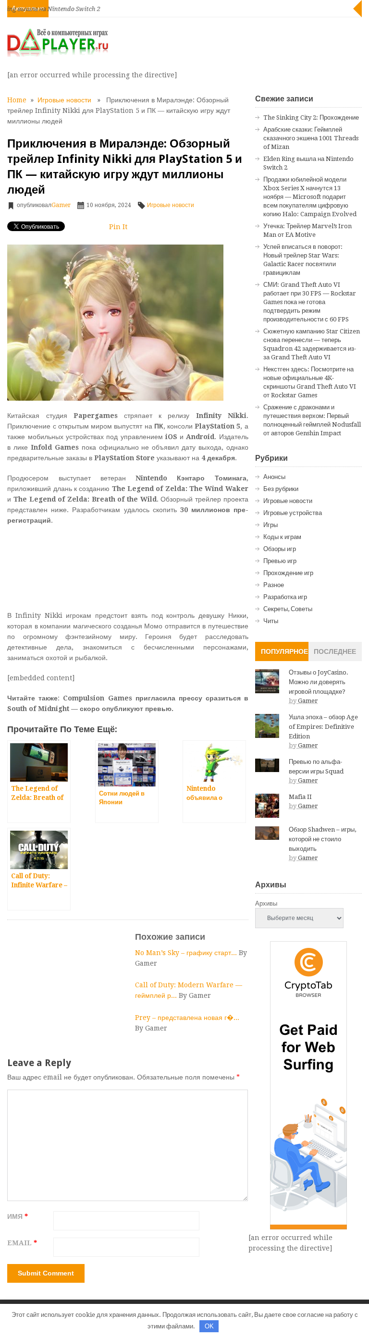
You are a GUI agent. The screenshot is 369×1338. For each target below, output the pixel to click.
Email (22, 1243)
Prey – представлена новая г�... (187, 1017)
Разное (273, 585)
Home (16, 100)
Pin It (118, 227)
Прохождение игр (288, 573)
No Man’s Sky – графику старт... (187, 953)
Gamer (61, 205)
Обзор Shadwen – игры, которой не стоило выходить (322, 839)
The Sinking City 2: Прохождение (311, 117)
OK (209, 1326)
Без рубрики (280, 488)
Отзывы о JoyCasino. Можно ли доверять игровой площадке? (318, 682)
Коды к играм (282, 536)
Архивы (266, 903)
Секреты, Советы (287, 609)
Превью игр (279, 561)
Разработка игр (285, 597)
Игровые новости (64, 100)
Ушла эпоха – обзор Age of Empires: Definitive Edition (323, 726)
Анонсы (274, 476)
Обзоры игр (279, 548)
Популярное (284, 651)
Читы (270, 621)
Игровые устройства (292, 512)
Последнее (335, 651)
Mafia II (300, 796)
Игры (270, 524)
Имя (17, 1216)
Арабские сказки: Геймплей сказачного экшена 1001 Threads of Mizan (310, 138)
